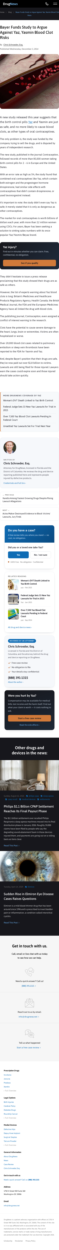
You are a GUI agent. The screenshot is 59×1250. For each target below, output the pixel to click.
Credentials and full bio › (14, 483)
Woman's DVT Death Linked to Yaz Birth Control (28, 400)
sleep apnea (48, 796)
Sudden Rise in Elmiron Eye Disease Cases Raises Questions (29, 896)
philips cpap (34, 796)
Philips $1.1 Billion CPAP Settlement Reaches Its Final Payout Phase (29, 809)
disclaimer (19, 1241)
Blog (10, 12)
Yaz (30, 122)
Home (2, 12)
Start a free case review (29, 718)
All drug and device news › (20, 627)
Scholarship (8, 1241)
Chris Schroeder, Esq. (13, 44)
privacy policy (30, 1241)
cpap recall (12, 799)
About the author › (15, 682)
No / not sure (40, 555)
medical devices (28, 799)
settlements (45, 799)
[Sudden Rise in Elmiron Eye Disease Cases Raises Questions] (29, 866)
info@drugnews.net (12, 1206)
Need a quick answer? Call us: (21, 1180)
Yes (18, 555)
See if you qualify (29, 263)
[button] (55, 4)
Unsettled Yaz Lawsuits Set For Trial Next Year (27, 426)
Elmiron (31, 887)
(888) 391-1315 (18, 677)
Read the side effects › (29, 725)
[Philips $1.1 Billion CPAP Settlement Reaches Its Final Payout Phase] (29, 775)
